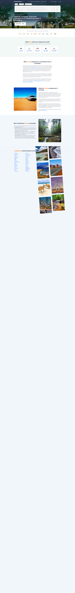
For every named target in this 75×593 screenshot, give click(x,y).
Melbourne (27, 169)
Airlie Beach (16, 154)
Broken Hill (16, 165)
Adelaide (15, 153)
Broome (15, 167)
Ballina (15, 159)
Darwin (27, 157)
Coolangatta (27, 155)
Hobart (27, 164)
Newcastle (27, 170)
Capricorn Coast (28, 154)
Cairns (15, 169)
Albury (15, 155)
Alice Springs (16, 157)
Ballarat (15, 158)
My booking (54, 1)
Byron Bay (16, 168)
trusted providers (33, 67)
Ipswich (27, 165)
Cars (29, 1)
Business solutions (43, 1)
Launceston (27, 167)
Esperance (27, 160)
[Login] (60, 1)
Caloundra (16, 170)
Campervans (32, 1)
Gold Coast (27, 163)
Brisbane (15, 164)
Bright (15, 163)
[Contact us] (58, 1)
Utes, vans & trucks (37, 1)
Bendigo (15, 160)
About (52, 1)
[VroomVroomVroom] (19, 1)
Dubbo (27, 159)
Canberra (27, 153)
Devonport (27, 158)
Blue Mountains (16, 162)
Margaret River (28, 168)
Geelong (27, 162)
